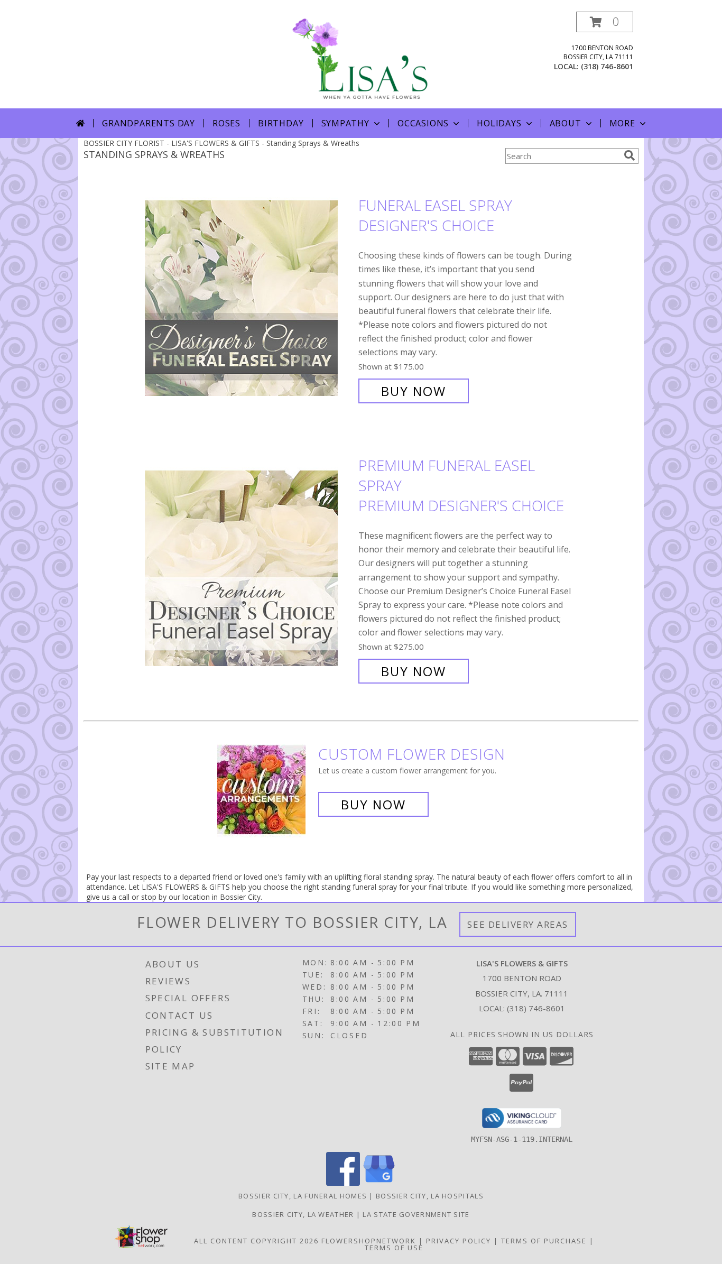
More (622, 123)
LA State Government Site (416, 1214)
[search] (629, 155)
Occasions (423, 123)
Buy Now (413, 391)
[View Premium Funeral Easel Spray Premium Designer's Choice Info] (249, 569)
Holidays (499, 123)
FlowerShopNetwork (368, 1240)
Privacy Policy (458, 1240)
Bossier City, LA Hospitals (430, 1196)
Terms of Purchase (544, 1240)
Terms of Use (394, 1247)
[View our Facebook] (343, 1183)
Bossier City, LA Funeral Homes (302, 1196)
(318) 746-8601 (607, 66)
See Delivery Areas (517, 924)
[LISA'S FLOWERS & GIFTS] (361, 60)
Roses (226, 123)
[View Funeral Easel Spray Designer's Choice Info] (249, 298)
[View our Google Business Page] (379, 1183)
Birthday (280, 123)
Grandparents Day (148, 123)
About (565, 123)
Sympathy (345, 123)
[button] (604, 22)
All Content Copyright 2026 (256, 1240)
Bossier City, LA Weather (303, 1214)
